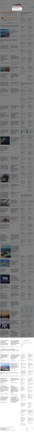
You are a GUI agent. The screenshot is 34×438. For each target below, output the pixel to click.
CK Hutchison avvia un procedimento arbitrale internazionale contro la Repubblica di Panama (4, 58)
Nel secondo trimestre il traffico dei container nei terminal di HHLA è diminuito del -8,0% (30, 67)
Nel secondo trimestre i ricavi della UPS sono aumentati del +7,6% (23, 233)
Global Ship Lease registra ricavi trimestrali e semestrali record (23, 152)
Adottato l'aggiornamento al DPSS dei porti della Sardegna (23, 256)
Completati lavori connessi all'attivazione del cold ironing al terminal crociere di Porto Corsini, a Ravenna (30, 115)
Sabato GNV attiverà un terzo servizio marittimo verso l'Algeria (23, 159)
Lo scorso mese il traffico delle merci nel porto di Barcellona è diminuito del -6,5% (4, 90)
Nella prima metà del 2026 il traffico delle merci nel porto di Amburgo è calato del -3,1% (15, 123)
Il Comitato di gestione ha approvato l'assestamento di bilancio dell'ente (23, 205)
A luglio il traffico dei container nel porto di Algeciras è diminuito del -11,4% (23, 35)
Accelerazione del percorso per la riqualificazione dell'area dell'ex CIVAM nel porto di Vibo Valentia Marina (23, 122)
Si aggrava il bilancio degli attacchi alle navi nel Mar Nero (31, 371)
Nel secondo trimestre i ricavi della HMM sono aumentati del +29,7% (4, 132)
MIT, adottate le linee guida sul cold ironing (30, 388)
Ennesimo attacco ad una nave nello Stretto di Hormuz (15, 379)
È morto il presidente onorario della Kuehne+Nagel (27, 13)
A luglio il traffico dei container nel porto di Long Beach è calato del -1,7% (23, 58)
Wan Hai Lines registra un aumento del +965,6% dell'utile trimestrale (30, 90)
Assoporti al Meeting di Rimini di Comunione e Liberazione (23, 27)
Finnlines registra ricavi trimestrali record (30, 188)
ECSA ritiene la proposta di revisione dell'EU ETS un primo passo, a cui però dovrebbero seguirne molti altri (4, 389)
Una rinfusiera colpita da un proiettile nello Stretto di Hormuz (23, 166)
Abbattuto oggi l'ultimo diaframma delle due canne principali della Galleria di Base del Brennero (30, 225)
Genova (27, 307)
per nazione (30, 132)
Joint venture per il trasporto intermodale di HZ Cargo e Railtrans (30, 173)
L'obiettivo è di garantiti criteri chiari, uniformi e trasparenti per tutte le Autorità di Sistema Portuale (30, 391)
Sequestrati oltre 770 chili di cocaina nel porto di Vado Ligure (23, 364)
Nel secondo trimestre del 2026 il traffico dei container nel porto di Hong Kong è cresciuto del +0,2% (31, 419)
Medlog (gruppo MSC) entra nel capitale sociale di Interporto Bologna (4, 356)
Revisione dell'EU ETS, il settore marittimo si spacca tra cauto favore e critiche (4, 380)
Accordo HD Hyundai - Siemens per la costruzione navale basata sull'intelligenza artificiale (14, 322)
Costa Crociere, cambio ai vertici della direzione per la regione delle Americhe (31, 76)
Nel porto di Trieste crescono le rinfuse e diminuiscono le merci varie (15, 295)
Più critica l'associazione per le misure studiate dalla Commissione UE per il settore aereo (4, 402)
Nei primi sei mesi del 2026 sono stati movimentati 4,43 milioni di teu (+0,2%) (23, 177)
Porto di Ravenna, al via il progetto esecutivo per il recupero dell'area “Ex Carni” (30, 27)
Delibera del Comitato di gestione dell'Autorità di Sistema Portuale (23, 259)
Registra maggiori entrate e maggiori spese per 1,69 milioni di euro (23, 214)
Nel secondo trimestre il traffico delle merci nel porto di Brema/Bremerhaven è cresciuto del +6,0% (9, 40)
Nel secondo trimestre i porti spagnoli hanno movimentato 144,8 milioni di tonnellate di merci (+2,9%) (15, 342)
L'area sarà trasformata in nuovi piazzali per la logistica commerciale (23, 127)
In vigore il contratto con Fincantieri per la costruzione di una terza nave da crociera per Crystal (4, 186)
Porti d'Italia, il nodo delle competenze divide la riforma (9, 373)
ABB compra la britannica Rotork (30, 403)
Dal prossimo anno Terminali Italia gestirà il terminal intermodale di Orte (23, 217)
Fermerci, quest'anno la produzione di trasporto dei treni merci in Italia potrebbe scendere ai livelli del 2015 (4, 304)
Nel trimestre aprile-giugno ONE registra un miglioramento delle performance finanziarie (4, 210)
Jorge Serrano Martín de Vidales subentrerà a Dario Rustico (30, 80)
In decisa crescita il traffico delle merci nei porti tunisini (15, 106)
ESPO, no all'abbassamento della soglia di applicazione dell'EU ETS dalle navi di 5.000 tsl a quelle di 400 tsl (15, 389)
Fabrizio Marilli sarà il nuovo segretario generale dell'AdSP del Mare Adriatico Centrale (23, 202)
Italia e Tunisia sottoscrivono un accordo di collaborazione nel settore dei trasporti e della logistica (31, 218)
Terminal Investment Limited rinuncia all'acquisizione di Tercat (23, 114)
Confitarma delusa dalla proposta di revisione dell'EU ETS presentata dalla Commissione (30, 380)
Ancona (22, 307)
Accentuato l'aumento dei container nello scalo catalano (23, 245)
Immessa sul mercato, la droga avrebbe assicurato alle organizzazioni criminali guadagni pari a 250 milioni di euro (23, 367)
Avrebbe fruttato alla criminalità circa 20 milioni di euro (30, 23)
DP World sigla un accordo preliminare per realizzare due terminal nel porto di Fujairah (23, 281)
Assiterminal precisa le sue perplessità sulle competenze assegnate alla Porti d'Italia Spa (23, 404)
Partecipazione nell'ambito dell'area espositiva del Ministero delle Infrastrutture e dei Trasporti (23, 30)
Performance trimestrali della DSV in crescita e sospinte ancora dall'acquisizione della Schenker (23, 295)
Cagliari (22, 310)
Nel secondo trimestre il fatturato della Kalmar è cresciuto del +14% (23, 286)
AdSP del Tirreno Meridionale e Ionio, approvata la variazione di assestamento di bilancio (23, 210)
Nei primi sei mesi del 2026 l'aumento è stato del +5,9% (6, 43)
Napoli (26, 310)
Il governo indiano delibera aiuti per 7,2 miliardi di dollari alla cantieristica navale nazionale (15, 303)
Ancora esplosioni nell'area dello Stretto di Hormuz (15, 185)
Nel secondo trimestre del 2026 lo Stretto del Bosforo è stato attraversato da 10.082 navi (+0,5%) (4, 226)
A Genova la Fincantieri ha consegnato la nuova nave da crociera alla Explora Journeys (15, 333)
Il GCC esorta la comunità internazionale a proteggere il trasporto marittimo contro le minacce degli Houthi (23, 356)
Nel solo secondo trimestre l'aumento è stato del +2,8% (23, 400)
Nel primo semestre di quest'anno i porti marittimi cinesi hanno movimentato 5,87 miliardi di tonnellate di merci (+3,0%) (14, 366)
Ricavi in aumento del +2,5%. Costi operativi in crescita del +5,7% (30, 71)
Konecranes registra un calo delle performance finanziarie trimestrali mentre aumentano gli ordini (23, 265)
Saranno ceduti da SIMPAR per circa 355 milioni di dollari (31, 260)
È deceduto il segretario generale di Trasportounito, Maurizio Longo (30, 106)
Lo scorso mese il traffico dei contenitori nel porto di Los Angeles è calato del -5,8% (30, 51)
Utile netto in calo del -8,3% (31, 236)
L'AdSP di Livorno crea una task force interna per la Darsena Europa (27, 83)
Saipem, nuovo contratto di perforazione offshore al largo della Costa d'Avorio (30, 287)
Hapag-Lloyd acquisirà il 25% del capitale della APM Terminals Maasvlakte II (15, 57)
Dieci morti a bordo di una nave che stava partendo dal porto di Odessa (30, 374)
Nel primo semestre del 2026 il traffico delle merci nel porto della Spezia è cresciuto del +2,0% (4, 107)
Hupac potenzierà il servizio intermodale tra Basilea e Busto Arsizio (30, 35)
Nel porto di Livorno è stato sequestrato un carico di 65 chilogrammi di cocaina (30, 19)
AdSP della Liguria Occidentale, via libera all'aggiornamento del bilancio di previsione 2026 (30, 396)
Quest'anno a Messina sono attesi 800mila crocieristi (30, 166)
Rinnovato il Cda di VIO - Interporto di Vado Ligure (30, 281)
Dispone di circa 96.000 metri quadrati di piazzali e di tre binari (23, 221)
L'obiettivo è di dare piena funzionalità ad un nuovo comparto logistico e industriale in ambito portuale (30, 31)
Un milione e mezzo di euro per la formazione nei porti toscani (30, 209)
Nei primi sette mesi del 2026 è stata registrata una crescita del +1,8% (30, 55)
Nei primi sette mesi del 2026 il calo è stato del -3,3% (23, 39)
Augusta (22, 308)
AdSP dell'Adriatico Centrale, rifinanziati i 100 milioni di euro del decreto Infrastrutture (23, 411)
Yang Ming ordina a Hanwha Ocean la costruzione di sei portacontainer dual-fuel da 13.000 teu (23, 372)
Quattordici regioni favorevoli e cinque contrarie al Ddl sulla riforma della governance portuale (31, 264)
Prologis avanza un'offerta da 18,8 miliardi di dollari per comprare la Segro (14, 202)
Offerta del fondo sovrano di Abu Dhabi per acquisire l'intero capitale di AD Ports (15, 90)
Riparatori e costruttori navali (29, 315)
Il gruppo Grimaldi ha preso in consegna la (30, 99)
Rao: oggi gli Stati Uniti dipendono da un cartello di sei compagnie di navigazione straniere (14, 283)
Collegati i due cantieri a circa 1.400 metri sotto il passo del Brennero (30, 229)
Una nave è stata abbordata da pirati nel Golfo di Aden (14, 46)
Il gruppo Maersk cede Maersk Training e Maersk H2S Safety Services (30, 121)
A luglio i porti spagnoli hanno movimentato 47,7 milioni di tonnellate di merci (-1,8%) (23, 19)
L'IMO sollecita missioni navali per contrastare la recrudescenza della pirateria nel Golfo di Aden (9, 26)
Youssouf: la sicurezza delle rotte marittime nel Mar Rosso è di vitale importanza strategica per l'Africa (4, 337)
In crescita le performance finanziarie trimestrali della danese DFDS (23, 67)
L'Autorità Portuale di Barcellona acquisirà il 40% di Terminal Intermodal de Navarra (15, 356)
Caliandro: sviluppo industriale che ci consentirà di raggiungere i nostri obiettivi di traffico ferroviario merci (4, 360)
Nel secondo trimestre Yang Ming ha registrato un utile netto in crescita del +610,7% (4, 159)
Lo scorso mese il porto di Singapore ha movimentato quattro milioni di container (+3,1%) (15, 75)
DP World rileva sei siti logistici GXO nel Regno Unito (23, 144)
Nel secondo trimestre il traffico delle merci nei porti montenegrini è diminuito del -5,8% (23, 99)
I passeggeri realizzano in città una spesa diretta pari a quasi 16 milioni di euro (30, 169)
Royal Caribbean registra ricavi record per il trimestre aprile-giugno (4, 287)
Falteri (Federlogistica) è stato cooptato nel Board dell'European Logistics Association (30, 295)
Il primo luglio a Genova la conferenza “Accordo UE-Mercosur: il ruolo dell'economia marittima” (24, 322)
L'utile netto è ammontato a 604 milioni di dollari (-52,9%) (23, 237)
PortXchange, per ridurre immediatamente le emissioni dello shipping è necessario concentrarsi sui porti (4, 296)
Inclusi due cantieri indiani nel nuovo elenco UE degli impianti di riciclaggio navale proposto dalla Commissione (14, 313)
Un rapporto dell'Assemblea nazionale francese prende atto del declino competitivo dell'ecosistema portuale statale (4, 237)
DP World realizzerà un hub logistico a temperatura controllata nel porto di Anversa (30, 153)
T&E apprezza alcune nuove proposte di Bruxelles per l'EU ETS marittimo (4, 398)
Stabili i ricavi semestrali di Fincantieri (3, 270)
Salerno (31, 308)
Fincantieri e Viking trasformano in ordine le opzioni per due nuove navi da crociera (4, 47)
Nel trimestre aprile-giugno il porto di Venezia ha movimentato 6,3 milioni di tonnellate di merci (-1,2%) (23, 137)
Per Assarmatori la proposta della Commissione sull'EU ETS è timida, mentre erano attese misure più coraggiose (15, 399)
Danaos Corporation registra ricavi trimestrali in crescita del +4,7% (30, 159)
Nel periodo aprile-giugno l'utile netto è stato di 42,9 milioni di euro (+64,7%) (30, 191)
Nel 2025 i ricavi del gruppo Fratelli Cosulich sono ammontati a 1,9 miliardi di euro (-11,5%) (23, 107)
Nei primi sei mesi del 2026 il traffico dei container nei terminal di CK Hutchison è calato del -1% (4, 123)
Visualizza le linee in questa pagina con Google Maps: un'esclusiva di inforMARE (13, 20)
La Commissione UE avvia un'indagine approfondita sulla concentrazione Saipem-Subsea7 (9, 350)
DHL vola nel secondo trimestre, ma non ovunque (30, 144)
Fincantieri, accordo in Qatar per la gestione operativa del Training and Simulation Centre (30, 355)
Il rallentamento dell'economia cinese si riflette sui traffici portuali (14, 32)
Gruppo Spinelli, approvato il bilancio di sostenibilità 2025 (26, 195)
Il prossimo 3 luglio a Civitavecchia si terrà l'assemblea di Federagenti (30, 321)
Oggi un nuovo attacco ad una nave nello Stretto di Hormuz (23, 379)
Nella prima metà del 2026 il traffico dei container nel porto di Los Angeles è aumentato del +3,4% (31, 411)
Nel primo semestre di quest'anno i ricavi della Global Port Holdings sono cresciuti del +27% (15, 210)
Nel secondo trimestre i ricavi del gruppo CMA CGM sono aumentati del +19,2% (15, 287)
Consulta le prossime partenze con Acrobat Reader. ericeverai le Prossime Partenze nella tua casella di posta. (11, 17)
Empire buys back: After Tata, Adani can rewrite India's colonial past (30, 334)
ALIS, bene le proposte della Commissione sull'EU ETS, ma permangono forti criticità (23, 389)
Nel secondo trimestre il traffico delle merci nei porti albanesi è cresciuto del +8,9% (15, 271)
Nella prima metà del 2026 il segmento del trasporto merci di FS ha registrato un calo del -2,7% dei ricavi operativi (15, 237)
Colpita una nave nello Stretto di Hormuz (15, 83)
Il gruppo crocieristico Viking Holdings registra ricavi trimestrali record (23, 51)
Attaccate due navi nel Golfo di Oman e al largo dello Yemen (15, 158)
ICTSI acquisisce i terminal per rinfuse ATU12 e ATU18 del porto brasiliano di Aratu (30, 256)
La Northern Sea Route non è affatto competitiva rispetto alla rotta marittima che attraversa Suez (4, 167)
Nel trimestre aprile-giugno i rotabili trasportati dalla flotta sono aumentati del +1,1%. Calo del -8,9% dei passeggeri (23, 71)
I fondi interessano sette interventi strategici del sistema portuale (23, 415)
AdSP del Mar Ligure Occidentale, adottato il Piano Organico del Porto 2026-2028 (31, 201)
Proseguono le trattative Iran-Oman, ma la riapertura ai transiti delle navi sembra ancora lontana (15, 189)
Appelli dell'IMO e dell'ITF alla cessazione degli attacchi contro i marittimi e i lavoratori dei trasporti (23, 419)
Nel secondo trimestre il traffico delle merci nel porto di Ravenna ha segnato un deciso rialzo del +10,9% (30, 137)
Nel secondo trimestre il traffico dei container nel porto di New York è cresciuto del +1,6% (23, 173)
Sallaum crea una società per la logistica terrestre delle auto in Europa (23, 43)
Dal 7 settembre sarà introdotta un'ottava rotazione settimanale (30, 39)
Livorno (27, 309)
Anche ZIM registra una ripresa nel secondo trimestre (14, 68)
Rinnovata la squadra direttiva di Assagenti (31, 272)
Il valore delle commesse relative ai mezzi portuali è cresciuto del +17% (23, 269)
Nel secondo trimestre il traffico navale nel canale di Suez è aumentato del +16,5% (14, 218)
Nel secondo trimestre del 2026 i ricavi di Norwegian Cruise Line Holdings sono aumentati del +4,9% (14, 262)
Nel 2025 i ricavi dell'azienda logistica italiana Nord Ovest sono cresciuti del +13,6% (31, 233)
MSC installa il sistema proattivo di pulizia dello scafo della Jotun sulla (23, 91)
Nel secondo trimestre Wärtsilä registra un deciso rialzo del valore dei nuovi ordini (30, 364)
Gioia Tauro (27, 308)
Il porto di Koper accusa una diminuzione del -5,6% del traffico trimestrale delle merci (4, 114)
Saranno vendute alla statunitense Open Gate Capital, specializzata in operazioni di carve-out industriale (30, 125)
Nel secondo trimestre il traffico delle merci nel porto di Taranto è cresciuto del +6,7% (30, 43)
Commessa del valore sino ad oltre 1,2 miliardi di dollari (23, 376)
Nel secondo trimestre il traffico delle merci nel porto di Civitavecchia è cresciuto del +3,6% (4, 75)
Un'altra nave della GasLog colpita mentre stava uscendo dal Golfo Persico (30, 182)
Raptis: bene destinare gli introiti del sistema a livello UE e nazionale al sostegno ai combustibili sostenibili (4, 394)
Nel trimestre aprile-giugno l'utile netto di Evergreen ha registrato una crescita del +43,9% (15, 132)
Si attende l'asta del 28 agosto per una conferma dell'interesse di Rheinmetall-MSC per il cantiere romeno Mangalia (15, 168)
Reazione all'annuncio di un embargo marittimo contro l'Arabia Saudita (23, 360)
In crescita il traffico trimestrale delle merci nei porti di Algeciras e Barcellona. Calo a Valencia (23, 241)
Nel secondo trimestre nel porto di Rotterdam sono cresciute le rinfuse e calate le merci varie (4, 342)
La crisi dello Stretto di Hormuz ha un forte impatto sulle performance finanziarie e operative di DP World (15, 115)
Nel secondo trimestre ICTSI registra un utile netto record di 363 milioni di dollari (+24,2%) (23, 182)
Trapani (31, 310)
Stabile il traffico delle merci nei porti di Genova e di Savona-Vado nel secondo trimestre (4, 148)
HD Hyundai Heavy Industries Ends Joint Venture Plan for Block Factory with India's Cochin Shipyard (23, 335)
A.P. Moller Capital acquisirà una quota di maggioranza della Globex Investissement (4, 84)
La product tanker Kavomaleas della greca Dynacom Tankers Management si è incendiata (23, 383)
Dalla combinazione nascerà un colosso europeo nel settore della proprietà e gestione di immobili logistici (14, 205)
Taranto (31, 309)
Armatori (22, 315)
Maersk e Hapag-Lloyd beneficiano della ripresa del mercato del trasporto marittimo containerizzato (14, 139)
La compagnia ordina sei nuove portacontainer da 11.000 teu (30, 94)
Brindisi (22, 309)
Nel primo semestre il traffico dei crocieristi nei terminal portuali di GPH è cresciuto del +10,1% (23, 396)
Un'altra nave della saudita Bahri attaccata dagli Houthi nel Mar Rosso (23, 225)
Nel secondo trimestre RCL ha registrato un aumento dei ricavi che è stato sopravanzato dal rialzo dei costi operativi (30, 60)
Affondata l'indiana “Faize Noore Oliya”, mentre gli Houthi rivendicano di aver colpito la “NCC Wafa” (15, 196)
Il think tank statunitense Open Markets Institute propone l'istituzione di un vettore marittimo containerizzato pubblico (14, 278)
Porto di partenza (30, 130)
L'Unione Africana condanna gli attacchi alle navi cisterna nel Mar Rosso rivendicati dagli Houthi (4, 332)
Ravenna (31, 307)
